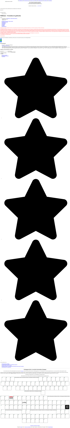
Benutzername (10, 51)
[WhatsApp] (35, 40)
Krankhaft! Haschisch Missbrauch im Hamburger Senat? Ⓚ (9, 364)
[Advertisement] (61, 3)
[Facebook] (35, 39)
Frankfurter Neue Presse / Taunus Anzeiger (7, 21)
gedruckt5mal (3, 23)
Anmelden (2, 53)
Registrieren (3, 56)
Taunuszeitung (4, 22)
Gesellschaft (3, 24)
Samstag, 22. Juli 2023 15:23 (5, 45)
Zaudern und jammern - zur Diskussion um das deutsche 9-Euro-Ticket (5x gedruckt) (13, 366)
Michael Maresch (4, 26)
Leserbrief (3, 25)
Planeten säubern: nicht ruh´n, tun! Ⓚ (7, 365)
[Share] (35, 41)
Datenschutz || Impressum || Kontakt (35, 425)
